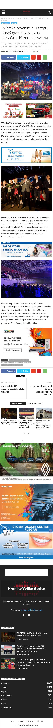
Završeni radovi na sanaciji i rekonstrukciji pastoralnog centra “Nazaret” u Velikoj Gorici (43, 425)
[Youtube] (29, 615)
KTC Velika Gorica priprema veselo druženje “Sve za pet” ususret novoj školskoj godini (26, 424)
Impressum (30, 721)
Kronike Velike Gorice (14, 51)
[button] (49, 13)
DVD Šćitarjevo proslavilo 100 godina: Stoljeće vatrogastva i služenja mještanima (31, 648)
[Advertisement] (26, 4)
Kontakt (40, 721)
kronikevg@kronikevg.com (31, 610)
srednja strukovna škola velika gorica (16, 362)
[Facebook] (24, 615)
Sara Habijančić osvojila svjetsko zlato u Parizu (12, 389)
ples (11, 360)
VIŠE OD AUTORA (34, 403)
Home (3, 18)
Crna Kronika (6, 696)
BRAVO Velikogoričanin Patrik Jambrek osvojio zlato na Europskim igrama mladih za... (34, 662)
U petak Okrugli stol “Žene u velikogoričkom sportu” (41, 390)
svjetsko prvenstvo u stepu (12, 365)
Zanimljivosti (6, 708)
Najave (21, 418)
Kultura (38, 418)
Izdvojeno (5, 683)
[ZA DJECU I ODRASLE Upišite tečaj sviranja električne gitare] (9, 413)
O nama (20, 721)
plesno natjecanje (21, 360)
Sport (3, 704)
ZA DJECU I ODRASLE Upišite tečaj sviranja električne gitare (9, 422)
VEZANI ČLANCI (18, 403)
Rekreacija (5, 23)
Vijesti (14, 23)
